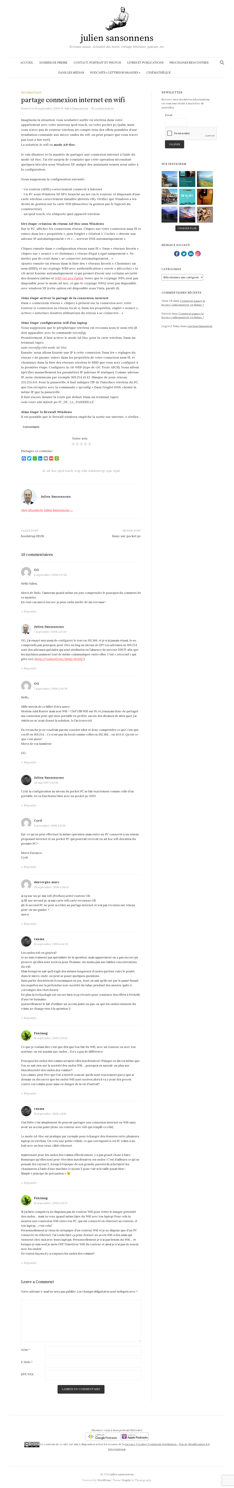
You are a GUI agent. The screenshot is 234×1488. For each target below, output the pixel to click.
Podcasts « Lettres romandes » (115, 72)
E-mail (27, 1362)
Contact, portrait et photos (97, 62)
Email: (169, 115)
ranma (39, 939)
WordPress (103, 1480)
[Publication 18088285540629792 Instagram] (187, 179)
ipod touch (65, 471)
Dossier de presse (53, 62)
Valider (174, 144)
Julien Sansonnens (49, 627)
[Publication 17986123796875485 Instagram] (169, 179)
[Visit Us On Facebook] (176, 253)
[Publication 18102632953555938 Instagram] (205, 179)
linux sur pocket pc (126, 536)
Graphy (126, 1480)
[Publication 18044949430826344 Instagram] (169, 215)
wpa (109, 471)
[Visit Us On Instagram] (197, 253)
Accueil (26, 62)
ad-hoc (52, 471)
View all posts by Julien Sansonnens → (47, 510)
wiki (84, 471)
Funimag (41, 1033)
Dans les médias (71, 72)
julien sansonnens (117, 38)
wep (77, 471)
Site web (27, 1374)
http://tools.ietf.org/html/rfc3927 (60, 659)
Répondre (30, 611)
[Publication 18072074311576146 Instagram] (205, 215)
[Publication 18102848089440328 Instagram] (187, 215)
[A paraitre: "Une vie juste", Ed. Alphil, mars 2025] (187, 197)
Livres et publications (145, 62)
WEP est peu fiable (68, 278)
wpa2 (116, 471)
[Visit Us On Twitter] (183, 253)
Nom (25, 1350)
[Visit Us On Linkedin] (190, 253)
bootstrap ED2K (32, 536)
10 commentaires (102, 108)
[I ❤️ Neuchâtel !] (169, 197)
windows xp (96, 471)
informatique (31, 92)
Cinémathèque (158, 72)
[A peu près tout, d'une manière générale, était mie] (205, 197)
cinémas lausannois (199, 326)
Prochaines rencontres (189, 62)
